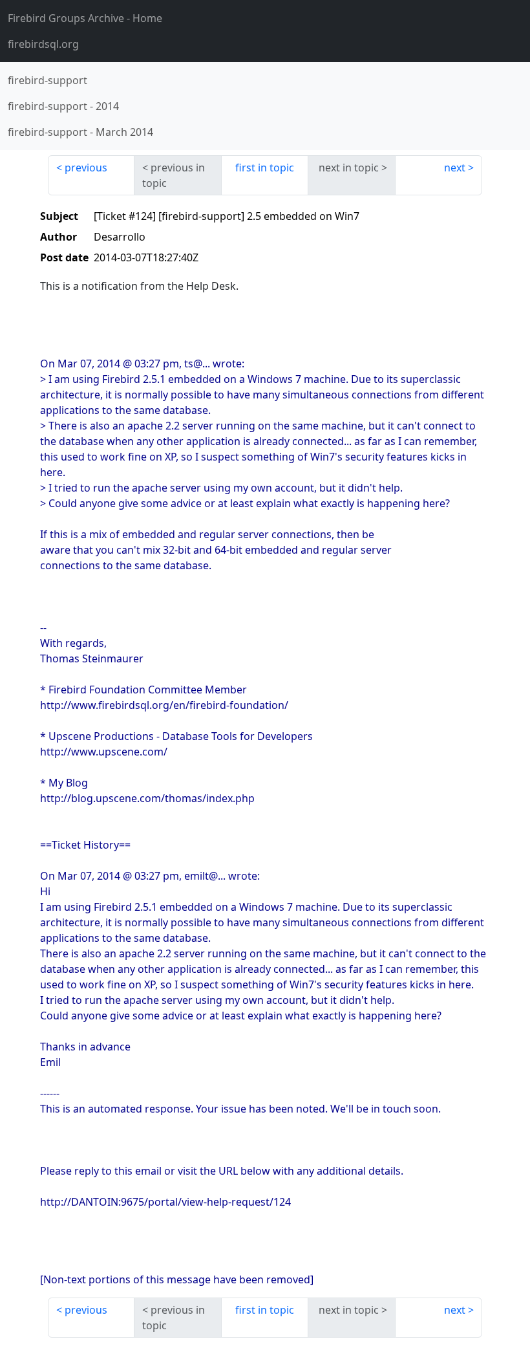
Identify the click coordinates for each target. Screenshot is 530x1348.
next (454, 167)
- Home (85, 18)
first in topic (264, 167)
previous (86, 167)
